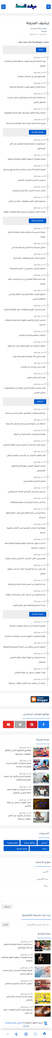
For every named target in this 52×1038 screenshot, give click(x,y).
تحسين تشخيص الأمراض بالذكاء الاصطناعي (26, 492)
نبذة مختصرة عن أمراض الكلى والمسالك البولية (25, 595)
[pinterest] (31, 724)
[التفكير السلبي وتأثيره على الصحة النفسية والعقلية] (41, 777)
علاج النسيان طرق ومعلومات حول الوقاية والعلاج (24, 310)
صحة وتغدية (37, 132)
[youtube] (8, 724)
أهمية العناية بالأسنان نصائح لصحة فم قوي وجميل (24, 170)
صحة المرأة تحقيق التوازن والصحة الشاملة (27, 87)
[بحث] (3, 7)
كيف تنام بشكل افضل (36, 378)
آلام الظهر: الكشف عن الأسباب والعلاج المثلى (26, 456)
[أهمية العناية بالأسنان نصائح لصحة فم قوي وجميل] (43, 971)
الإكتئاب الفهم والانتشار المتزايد (32, 335)
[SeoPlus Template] (45, 1023)
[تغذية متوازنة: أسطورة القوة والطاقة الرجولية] (43, 958)
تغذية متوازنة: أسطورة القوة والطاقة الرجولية (26, 159)
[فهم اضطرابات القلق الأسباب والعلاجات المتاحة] (41, 764)
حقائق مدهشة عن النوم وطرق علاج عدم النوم (26, 346)
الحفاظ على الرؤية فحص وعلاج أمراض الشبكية (25, 424)
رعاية (41, 50)
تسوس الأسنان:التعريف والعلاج (31, 180)
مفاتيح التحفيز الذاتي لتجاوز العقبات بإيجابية (27, 626)
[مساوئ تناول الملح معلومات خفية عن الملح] (43, 1011)
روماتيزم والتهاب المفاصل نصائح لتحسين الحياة (25, 413)
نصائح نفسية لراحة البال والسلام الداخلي (28, 248)
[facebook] (43, 724)
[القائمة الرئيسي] (48, 7)
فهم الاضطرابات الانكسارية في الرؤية (29, 434)
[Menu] (26, 1034)
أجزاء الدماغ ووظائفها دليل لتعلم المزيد (29, 606)
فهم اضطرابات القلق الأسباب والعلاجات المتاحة (25, 637)
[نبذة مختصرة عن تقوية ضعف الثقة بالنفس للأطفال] (41, 791)
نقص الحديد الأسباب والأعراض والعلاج (29, 191)
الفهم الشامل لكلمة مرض (34, 481)
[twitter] (20, 724)
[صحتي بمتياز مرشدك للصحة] (26, 6)
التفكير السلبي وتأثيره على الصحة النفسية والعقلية (24, 647)
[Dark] (16, 1034)
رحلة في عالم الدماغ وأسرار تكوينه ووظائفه (27, 502)
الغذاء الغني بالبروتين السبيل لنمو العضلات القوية (24, 212)
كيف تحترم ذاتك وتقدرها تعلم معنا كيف (29, 357)
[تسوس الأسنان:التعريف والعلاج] (43, 985)
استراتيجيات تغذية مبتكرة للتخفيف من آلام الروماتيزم (17, 946)
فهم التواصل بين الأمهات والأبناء (31, 77)
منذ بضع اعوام (38, 57)
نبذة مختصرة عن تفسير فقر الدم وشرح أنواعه (26, 584)
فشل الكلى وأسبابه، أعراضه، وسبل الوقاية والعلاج (24, 445)
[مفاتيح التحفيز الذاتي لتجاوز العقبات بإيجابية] (41, 751)
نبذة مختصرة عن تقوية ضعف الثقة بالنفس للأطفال (19, 791)
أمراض (40, 401)
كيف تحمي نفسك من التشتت (33, 367)
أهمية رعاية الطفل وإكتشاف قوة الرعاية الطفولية (24, 113)
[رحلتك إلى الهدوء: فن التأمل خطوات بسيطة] (41, 817)
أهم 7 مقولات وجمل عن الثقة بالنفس (29, 673)
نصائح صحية (37, 221)
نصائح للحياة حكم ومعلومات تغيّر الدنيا (29, 258)
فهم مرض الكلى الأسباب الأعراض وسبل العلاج (25, 559)
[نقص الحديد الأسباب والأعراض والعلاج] (43, 998)
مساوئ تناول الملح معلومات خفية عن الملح (27, 201)
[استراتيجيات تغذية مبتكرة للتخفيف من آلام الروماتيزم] (43, 945)
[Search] (35, 1034)
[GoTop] (7, 1034)
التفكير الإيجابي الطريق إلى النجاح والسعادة (27, 269)
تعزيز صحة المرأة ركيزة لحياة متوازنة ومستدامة (25, 124)
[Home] (44, 1034)
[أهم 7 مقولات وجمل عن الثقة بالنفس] (41, 804)
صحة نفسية (37, 614)
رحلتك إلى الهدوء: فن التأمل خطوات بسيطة (27, 683)
